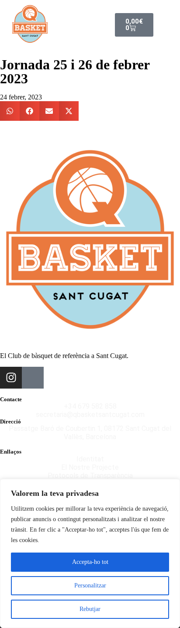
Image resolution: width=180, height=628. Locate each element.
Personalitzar (90, 585)
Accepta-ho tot (90, 562)
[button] (157, 25)
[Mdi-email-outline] (33, 378)
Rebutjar (90, 609)
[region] (90, 553)
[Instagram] (11, 378)
